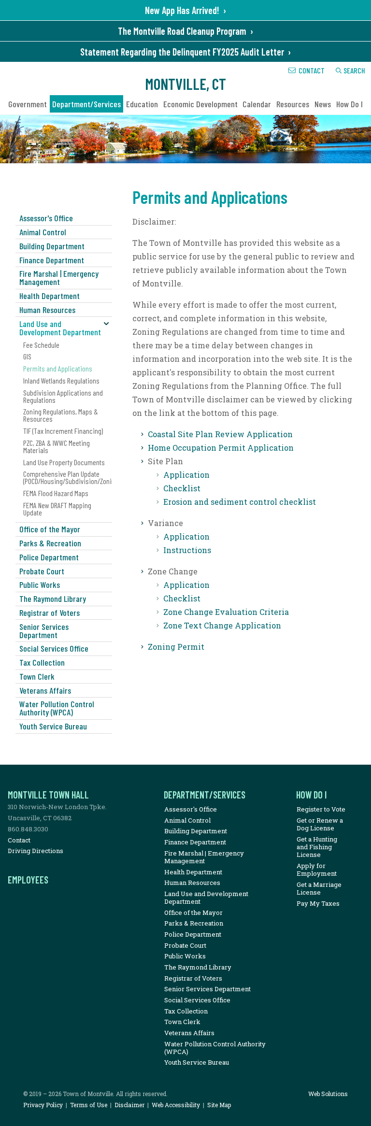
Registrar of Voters (49, 612)
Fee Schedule (41, 344)
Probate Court (41, 571)
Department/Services (86, 104)
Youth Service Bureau (53, 726)
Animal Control (42, 232)
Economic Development (200, 104)
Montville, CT (185, 83)
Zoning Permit (176, 646)
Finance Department (51, 260)
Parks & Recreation (50, 543)
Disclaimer (129, 1105)
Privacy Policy (43, 1105)
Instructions (187, 550)
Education (142, 104)
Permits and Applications (57, 368)
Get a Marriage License (319, 888)
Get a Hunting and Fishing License (317, 847)
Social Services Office (53, 648)
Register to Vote (321, 809)
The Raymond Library (52, 598)
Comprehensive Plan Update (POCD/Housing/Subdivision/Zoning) (67, 477)
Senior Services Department (44, 630)
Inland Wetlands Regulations (61, 380)
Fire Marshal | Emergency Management (59, 277)
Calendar (257, 104)
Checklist (181, 488)
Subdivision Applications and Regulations (63, 396)
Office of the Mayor (49, 529)
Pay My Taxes (318, 903)
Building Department (52, 246)
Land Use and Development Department (60, 327)
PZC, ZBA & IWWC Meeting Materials (56, 446)
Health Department (49, 295)
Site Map (219, 1105)
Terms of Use (88, 1105)
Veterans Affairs (45, 690)
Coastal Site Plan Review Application (220, 434)
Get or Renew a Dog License (320, 824)
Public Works (39, 584)
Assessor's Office (46, 218)
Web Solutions (328, 1093)
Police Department (49, 557)
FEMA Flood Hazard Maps (55, 493)
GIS (27, 356)
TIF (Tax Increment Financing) (63, 430)
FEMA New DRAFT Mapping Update (57, 508)
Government (27, 104)
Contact (312, 70)
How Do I (349, 104)
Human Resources (47, 309)
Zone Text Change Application (222, 625)
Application (186, 475)
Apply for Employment (317, 869)
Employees (28, 879)
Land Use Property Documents (64, 462)
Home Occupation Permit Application (221, 447)
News (322, 104)
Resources (292, 104)
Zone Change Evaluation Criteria (226, 612)
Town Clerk (37, 676)
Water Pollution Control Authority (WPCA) (56, 707)
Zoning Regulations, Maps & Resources (60, 415)
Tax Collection (42, 662)
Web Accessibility (176, 1105)
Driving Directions (35, 850)
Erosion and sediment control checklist (239, 502)
